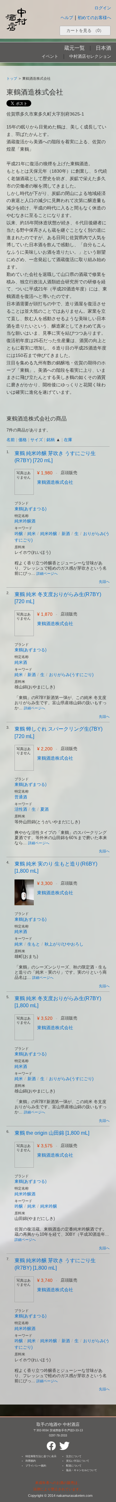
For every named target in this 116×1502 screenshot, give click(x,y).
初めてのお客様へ (94, 17)
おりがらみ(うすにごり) (71, 674)
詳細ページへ (47, 573)
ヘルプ (67, 17)
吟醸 (19, 533)
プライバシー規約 (35, 1465)
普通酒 (21, 797)
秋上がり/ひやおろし (63, 944)
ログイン (102, 7)
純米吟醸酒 (25, 521)
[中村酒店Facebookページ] (51, 1443)
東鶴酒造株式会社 (55, 482)
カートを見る (85, 30)
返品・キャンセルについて (81, 1470)
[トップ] (16, 19)
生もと (33, 944)
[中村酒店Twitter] (64, 1443)
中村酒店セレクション (90, 56)
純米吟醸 (48, 533)
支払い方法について (77, 1460)
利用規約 (30, 1460)
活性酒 (21, 809)
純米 (31, 533)
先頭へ (104, 582)
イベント (50, 56)
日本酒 (103, 48)
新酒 (66, 533)
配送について (74, 1465)
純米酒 (21, 662)
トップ (11, 78)
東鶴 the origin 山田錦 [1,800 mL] (52, 1133)
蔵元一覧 (74, 48)
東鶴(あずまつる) (30, 508)
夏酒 (44, 809)
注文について (74, 1456)
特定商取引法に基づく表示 (40, 1456)
